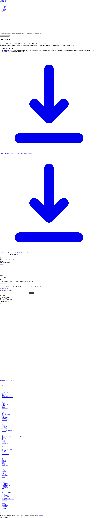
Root (3, 476)
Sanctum (3, 477)
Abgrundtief (4, 388)
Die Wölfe (3, 411)
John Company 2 (5, 443)
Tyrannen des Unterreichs (6, 496)
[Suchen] (9, 36)
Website (1, 279)
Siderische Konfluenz (5, 479)
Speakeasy (3, 481)
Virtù (3, 502)
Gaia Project (4, 431)
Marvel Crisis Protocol (5, 454)
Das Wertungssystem (7, 7)
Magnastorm (4, 451)
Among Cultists (4, 390)
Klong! (3, 446)
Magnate (3, 452)
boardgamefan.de (7, 50)
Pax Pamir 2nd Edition (5, 469)
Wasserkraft (4, 504)
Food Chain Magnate (5, 428)
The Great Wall (4, 491)
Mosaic (3, 456)
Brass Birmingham (5, 400)
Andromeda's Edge (5, 392)
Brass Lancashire (5, 401)
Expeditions (4, 423)
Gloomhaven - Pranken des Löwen (7, 433)
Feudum (3, 425)
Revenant (3, 472)
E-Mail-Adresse (3, 277)
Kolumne (3, 11)
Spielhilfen (4, 8)
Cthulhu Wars (4, 407)
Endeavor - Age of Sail (5, 419)
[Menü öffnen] (0, 2)
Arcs (3, 395)
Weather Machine (5, 505)
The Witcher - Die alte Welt (6, 492)
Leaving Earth (4, 447)
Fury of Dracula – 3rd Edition (7, 430)
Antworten (1, 264)
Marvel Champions (5, 453)
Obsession (3, 463)
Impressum (4, 508)
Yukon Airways (4, 506)
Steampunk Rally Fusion (6, 485)
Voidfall (3, 503)
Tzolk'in (3, 497)
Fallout (3, 424)
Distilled (3, 412)
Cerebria (3, 403)
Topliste (5, 6)
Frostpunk (3, 429)
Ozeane (3, 466)
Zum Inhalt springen (3, 0)
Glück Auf (3, 434)
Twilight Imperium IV (5, 495)
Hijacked (3, 437)
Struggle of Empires (5, 487)
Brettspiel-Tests (4, 5)
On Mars (3, 464)
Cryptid (3, 406)
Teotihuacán (4, 489)
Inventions (3, 441)
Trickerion (3, 494)
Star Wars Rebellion (5, 484)
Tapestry (3, 488)
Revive (3, 473)
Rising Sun (4, 474)
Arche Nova (4, 394)
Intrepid (3, 440)
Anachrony (4, 391)
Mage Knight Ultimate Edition (7, 449)
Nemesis (3, 459)
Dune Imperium (4, 415)
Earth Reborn (4, 416)
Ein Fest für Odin (5, 417)
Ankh (3, 393)
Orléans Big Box (5, 465)
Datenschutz (41, 515)
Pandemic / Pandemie (5, 467)
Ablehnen (6, 517)
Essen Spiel (4, 4)
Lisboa (3, 448)
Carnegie (3, 402)
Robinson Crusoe (5, 475)
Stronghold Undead (5, 486)
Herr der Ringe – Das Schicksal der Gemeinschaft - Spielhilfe (12, 436)
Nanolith (3, 457)
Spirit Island (4, 482)
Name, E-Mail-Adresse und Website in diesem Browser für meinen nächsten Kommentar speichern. (17, 281)
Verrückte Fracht (4, 500)
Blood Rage (4, 399)
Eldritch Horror (4, 418)
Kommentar (2, 273)
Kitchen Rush (4, 445)
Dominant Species (5, 413)
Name (1, 275)
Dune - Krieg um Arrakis (6, 414)
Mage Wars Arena (5, 450)
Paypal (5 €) (2, 288)
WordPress (15, 510)
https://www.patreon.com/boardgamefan (6, 380)
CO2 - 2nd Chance (5, 404)
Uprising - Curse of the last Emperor (8, 499)
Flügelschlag (4, 427)
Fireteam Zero (4, 426)
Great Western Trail (5, 435)
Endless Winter (4, 420)
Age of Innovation (5, 389)
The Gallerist (4, 490)
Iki (2, 439)
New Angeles (4, 461)
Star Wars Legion (5, 483)
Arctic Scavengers (5, 396)
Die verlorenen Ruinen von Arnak (7, 410)
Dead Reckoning (5, 409)
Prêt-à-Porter (4, 470)
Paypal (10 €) (6, 288)
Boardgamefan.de (5, 510)
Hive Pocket (4, 438)
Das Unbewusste (5, 408)
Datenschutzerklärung (5, 509)
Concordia (3, 405)
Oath (3, 462)
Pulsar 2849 (4, 471)
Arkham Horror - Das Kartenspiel (7, 397)
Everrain (3, 422)
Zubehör (3, 10)
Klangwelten (4, 9)
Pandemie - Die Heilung (6, 468)
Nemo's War (4, 460)
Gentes (3, 432)
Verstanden (2, 517)
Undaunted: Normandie (6, 498)
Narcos (3, 458)
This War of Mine (5, 493)
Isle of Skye (4, 442)
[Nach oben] (0, 512)
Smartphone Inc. (4, 480)
